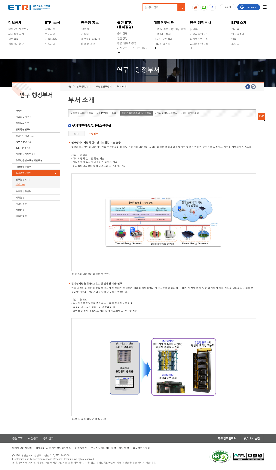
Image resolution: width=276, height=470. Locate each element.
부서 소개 (20, 184)
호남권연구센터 (104, 86)
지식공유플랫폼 (163, 52)
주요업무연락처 (227, 438)
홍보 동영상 (88, 43)
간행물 (85, 33)
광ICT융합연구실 (107, 113)
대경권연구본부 (23, 166)
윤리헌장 (122, 33)
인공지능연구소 (199, 33)
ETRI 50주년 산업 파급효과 (170, 29)
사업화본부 (21, 203)
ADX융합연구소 (24, 141)
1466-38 (65, 455)
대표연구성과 (164, 22)
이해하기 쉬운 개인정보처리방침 (53, 448)
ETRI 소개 (239, 22)
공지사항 (50, 29)
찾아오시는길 (252, 438)
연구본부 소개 (23, 179)
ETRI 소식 (52, 22)
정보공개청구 (16, 43)
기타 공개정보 (239, 52)
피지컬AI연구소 (199, 38)
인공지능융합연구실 (83, 113)
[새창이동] (220, 456)
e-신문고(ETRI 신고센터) (132, 48)
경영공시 (13, 52)
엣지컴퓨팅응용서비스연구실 (136, 113)
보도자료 (50, 33)
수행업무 (93, 133)
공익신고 (122, 56)
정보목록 (13, 38)
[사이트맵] (265, 7)
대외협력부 (21, 216)
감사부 (194, 29)
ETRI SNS (51, 38)
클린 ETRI (125, 25)
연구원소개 (237, 33)
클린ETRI (17, 438)
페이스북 (212, 7)
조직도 (235, 43)
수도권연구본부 (23, 191)
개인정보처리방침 (22, 448)
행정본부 (20, 210)
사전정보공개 (16, 33)
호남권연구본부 (23, 172)
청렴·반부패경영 (126, 43)
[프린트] (253, 86)
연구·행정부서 (200, 22)
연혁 (234, 38)
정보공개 (15, 22)
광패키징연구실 (191, 113)
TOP (261, 116)
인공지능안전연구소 (26, 154)
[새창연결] (247, 86)
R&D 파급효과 (162, 43)
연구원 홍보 (90, 22)
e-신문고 (33, 438)
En (228, 7)
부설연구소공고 (141, 448)
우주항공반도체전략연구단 (29, 160)
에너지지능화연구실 (167, 113)
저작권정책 (81, 448)
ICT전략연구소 (23, 148)
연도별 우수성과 (163, 38)
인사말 (235, 29)
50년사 (85, 29)
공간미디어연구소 (200, 52)
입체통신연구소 (199, 43)
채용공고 (50, 43)
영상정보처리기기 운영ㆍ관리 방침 (110, 448)
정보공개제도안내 (18, 29)
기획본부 (20, 197)
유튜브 (195, 7)
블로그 (204, 7)
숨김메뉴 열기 (10, 48)
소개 (76, 133)
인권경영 (122, 38)
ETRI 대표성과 (162, 33)
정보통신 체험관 (90, 38)
